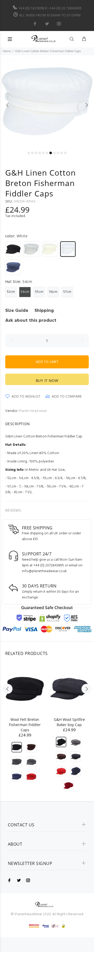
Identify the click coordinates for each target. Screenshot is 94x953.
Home (7, 51)
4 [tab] (39, 153)
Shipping (44, 310)
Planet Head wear (33, 411)
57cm (67, 292)
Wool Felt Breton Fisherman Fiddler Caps (25, 724)
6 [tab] (47, 153)
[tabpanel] (47, 102)
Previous (8, 105)
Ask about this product (30, 320)
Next (86, 105)
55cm (39, 292)
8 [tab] (54, 153)
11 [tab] (65, 153)
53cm (11, 292)
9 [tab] (58, 153)
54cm (25, 292)
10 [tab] (61, 153)
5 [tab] (43, 153)
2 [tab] (32, 153)
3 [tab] (36, 153)
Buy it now (47, 380)
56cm (53, 292)
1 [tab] (28, 153)
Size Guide (16, 310)
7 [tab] (50, 153)
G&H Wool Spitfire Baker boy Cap (69, 722)
